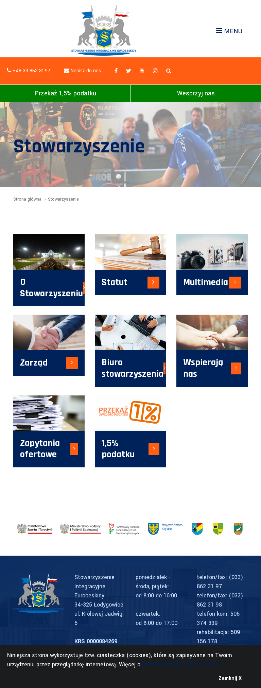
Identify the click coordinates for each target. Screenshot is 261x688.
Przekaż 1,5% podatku (65, 93)
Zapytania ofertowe (40, 449)
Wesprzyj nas (196, 93)
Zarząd (34, 363)
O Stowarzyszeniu (51, 288)
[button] (168, 71)
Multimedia (205, 282)
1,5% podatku (118, 449)
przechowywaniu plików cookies (182, 664)
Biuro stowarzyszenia (132, 368)
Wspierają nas (203, 368)
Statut (114, 282)
